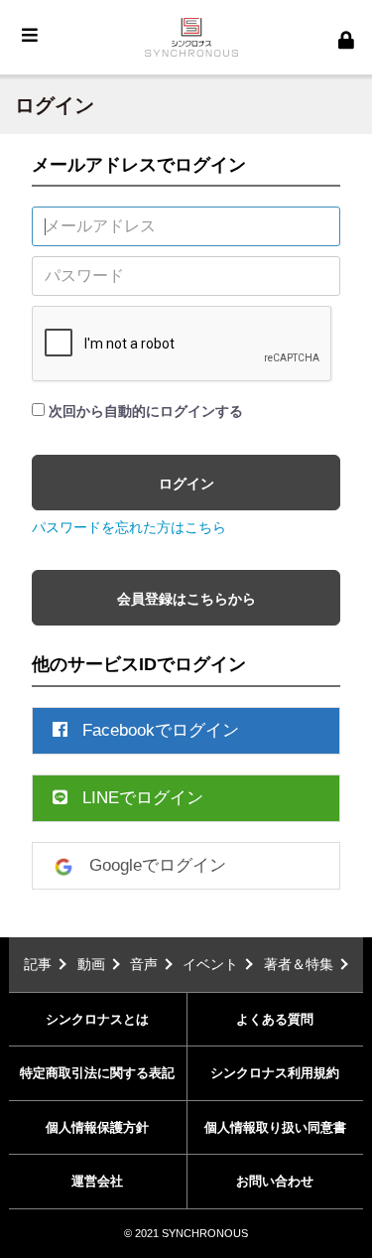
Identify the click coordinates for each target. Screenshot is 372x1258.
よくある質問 (274, 1019)
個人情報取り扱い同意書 (275, 1127)
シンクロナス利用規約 (274, 1072)
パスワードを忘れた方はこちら (129, 527)
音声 (144, 964)
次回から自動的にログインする (146, 411)
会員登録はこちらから (186, 599)
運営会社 (97, 1181)
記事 (38, 964)
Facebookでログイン (160, 730)
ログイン (186, 483)
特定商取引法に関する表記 (97, 1072)
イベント (210, 964)
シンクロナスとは (97, 1019)
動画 (91, 964)
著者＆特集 (298, 964)
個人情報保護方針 (97, 1127)
